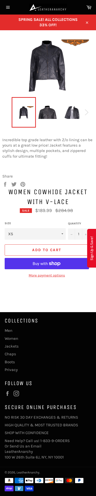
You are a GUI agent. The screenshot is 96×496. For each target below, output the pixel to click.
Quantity (74, 223)
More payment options (47, 275)
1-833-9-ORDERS (55, 440)
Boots (10, 362)
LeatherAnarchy (28, 472)
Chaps (10, 354)
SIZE (8, 223)
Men (8, 330)
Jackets (12, 346)
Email (36, 446)
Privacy (11, 369)
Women (11, 338)
